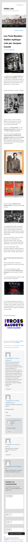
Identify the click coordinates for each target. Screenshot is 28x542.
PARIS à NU (9, 8)
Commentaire (9, 496)
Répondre (8, 389)
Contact (16, 25)
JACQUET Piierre (9, 402)
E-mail (9, 522)
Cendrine (7, 360)
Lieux (17, 341)
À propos (11, 25)
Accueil (5, 25)
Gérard (21, 341)
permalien (17, 342)
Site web (8, 529)
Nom (9, 514)
